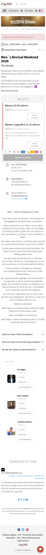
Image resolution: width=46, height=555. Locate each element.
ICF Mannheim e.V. (11, 473)
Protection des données (33, 535)
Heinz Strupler (23, 396)
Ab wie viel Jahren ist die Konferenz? (19, 349)
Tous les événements (25, 387)
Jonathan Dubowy (24, 422)
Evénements (14, 29)
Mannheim (25, 184)
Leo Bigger (21, 369)
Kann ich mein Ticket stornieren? (17, 334)
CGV (19, 535)
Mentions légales (9, 535)
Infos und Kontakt (18, 199)
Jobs (18, 537)
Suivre (22, 377)
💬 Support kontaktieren (23, 550)
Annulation (10, 537)
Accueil (4, 29)
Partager (42, 50)
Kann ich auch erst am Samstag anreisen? (21, 341)
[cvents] (6, 4)
